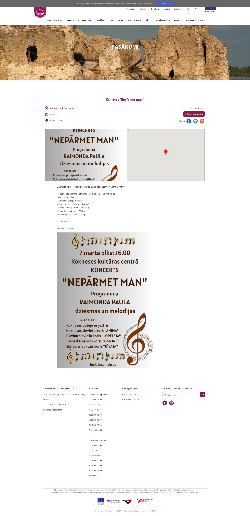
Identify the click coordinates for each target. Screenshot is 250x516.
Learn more (147, 3)
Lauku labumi (116, 20)
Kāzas (149, 20)
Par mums (178, 9)
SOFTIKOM (151, 511)
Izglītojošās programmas (169, 20)
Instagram (171, 402)
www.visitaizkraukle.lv (131, 399)
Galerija (166, 9)
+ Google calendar (194, 114)
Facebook (164, 402)
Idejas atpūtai (134, 20)
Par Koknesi (131, 9)
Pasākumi (155, 9)
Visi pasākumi (198, 108)
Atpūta (70, 20)
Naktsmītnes (84, 20)
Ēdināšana (100, 20)
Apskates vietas (54, 20)
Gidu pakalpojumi (195, 20)
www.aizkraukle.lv (130, 394)
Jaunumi (143, 9)
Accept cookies (164, 3)
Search (188, 9)
